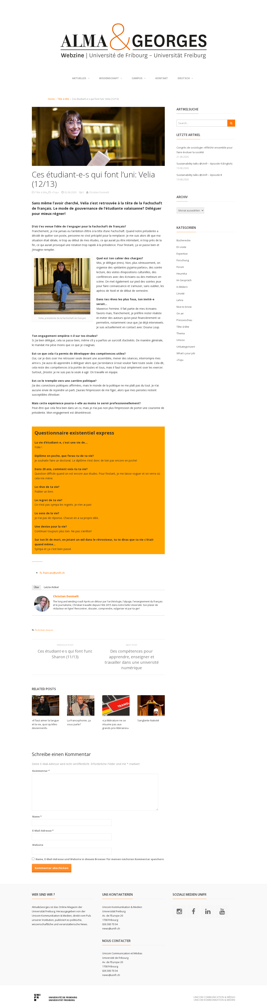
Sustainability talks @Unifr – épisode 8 (199, 175)
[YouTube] (222, 911)
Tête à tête (63, 99)
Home (51, 99)
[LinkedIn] (207, 911)
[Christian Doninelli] (42, 609)
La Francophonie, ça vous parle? (79, 722)
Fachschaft (40, 629)
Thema (181, 333)
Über (36, 587)
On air (180, 313)
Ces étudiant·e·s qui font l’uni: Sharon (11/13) (65, 653)
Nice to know (184, 307)
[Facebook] (193, 911)
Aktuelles (79, 78)
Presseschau (184, 320)
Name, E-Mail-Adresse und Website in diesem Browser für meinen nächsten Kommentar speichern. (100, 859)
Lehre (180, 300)
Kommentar (41, 771)
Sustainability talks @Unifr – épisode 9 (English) (204, 163)
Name (37, 816)
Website (37, 845)
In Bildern (182, 287)
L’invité (181, 293)
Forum (180, 267)
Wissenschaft (109, 78)
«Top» (55, 192)
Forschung (183, 260)
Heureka (182, 273)
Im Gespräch (184, 280)
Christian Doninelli (66, 596)
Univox (181, 340)
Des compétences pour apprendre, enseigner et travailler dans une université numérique (132, 659)
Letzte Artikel (51, 587)
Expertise (182, 253)
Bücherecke (184, 240)
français (49, 629)
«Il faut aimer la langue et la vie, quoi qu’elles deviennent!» (45, 724)
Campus (137, 78)
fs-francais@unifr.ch (52, 573)
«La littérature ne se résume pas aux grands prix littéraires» (115, 724)
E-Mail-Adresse (43, 830)
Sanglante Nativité (148, 720)
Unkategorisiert (186, 346)
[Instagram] (179, 911)
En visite (181, 247)
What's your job (186, 353)
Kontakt (161, 78)
